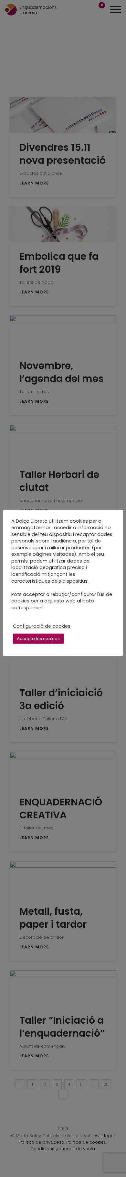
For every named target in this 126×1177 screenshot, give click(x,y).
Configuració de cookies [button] (41, 626)
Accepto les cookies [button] (38, 639)
